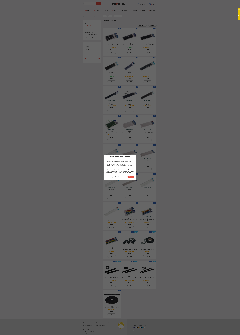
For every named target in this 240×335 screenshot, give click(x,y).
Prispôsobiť (115, 176)
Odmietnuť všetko (123, 176)
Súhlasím (131, 176)
